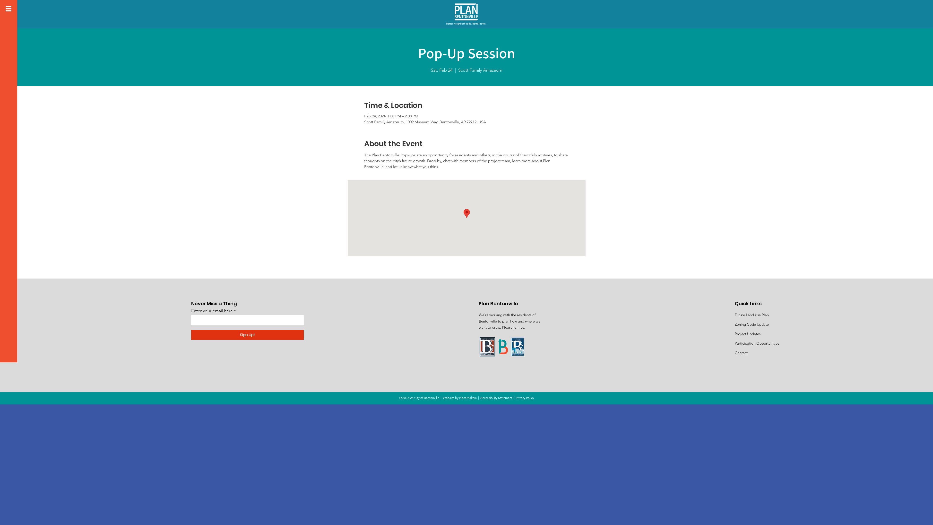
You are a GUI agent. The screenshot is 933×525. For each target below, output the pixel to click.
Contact (741, 352)
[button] (8, 8)
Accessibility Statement (496, 398)
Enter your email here (212, 311)
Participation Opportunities (757, 343)
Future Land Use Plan (752, 315)
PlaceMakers (468, 398)
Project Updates (747, 334)
